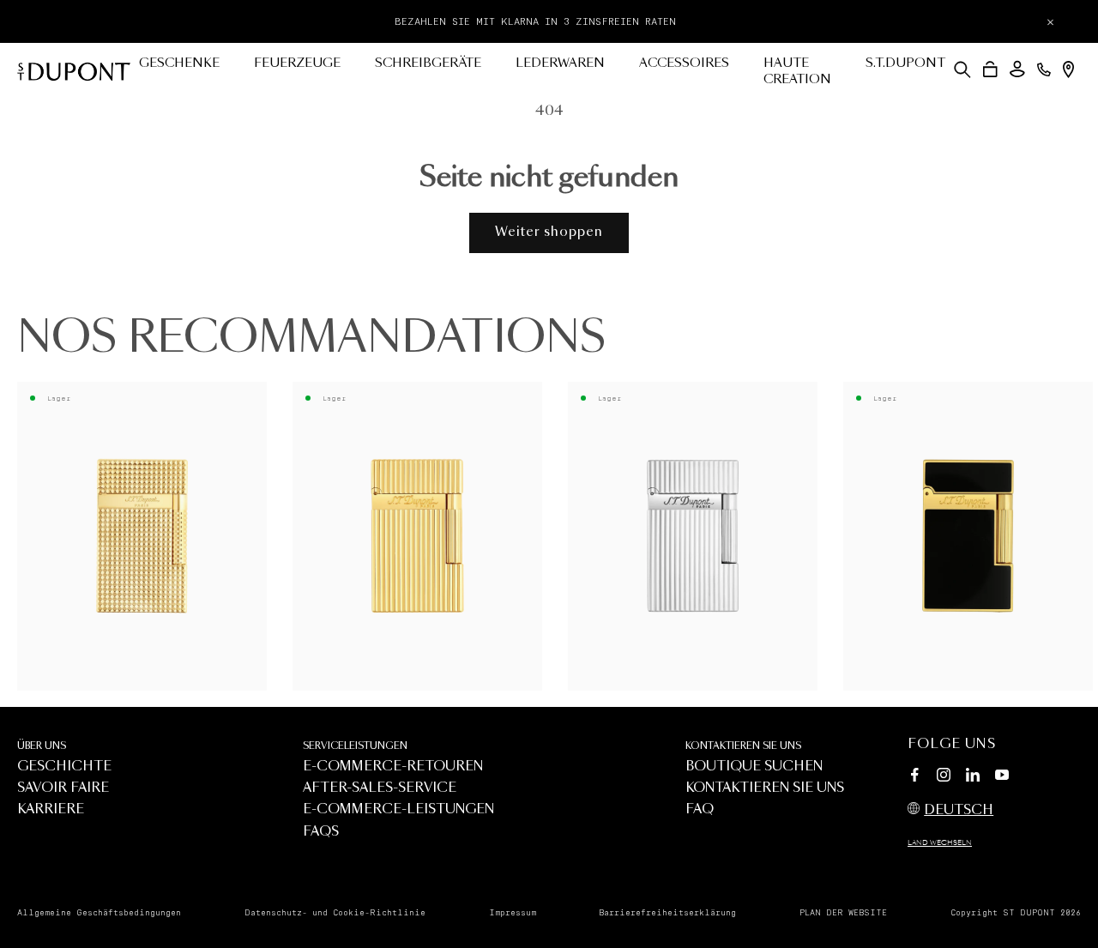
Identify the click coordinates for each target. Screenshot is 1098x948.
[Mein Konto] (1017, 69)
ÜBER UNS (41, 746)
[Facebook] (914, 777)
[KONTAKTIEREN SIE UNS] (1044, 69)
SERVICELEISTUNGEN (355, 746)
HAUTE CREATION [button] (797, 71)
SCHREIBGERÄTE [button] (428, 63)
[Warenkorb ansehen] (990, 69)
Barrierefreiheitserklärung (667, 913)
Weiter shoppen (549, 232)
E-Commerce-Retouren (393, 766)
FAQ (699, 809)
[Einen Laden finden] (1068, 69)
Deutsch (958, 810)
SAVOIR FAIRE (63, 788)
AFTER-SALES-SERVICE (379, 788)
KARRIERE (50, 809)
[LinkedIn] (973, 777)
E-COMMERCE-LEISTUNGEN (398, 809)
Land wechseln (940, 843)
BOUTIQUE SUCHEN (754, 766)
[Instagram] (943, 777)
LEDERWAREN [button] (560, 63)
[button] (962, 69)
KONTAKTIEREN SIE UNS (743, 746)
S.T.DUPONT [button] (905, 63)
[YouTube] (1002, 775)
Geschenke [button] (179, 63)
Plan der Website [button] (843, 913)
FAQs (321, 831)
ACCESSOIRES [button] (684, 63)
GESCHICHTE (64, 766)
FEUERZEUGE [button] (297, 63)
